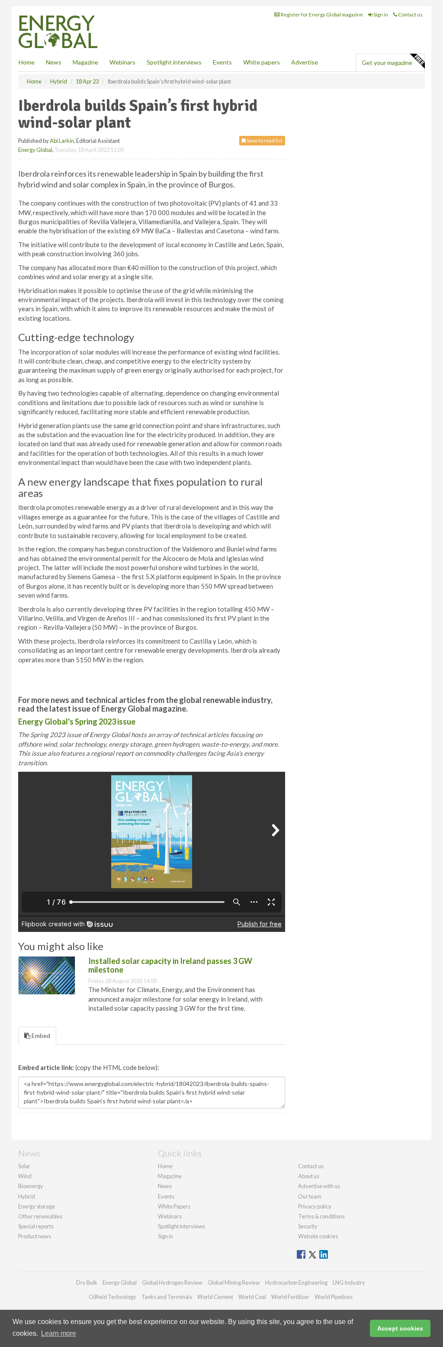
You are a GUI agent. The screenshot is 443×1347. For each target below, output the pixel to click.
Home (27, 62)
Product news (34, 1236)
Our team (309, 1196)
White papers (261, 62)
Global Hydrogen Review (172, 1282)
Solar (24, 1166)
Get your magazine (387, 62)
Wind (25, 1176)
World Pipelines (334, 1296)
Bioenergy (30, 1186)
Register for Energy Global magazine (321, 14)
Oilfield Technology (112, 1296)
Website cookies (318, 1236)
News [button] (53, 62)
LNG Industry (349, 1282)
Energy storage (36, 1206)
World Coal (252, 1296)
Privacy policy (314, 1206)
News (165, 1186)
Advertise (304, 62)
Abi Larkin (62, 140)
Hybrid (26, 1196)
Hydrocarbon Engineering (296, 1282)
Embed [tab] (40, 1035)
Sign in (380, 14)
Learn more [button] (58, 1333)
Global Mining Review (234, 1282)
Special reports (36, 1226)
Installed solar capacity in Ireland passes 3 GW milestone (170, 965)
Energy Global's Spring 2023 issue (76, 721)
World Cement (215, 1296)
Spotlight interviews (174, 62)
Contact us (410, 14)
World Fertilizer (290, 1296)
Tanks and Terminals (166, 1296)
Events (222, 62)
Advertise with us (319, 1186)
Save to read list (264, 140)
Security (308, 1226)
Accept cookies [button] (400, 1328)
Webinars (122, 62)
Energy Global (35, 149)
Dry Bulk (86, 1282)
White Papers (174, 1206)
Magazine (85, 62)
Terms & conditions (321, 1216)
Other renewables (40, 1216)
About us (308, 1176)
